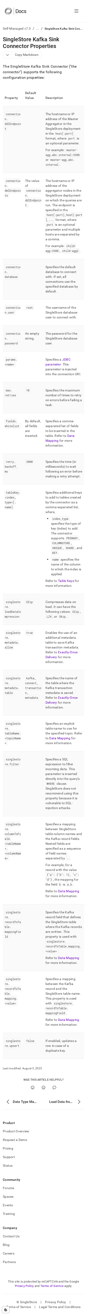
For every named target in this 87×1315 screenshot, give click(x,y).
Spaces (8, 1196)
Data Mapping (59, 738)
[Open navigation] (76, 11)
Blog (6, 1245)
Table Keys (66, 581)
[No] (43, 1087)
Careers (8, 1253)
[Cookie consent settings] (6, 1309)
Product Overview (16, 1131)
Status (8, 1165)
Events (8, 1205)
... (37, 28)
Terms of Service (52, 1286)
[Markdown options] (7, 55)
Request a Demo (15, 1140)
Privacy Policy (24, 1286)
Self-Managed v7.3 (17, 28)
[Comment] (54, 1087)
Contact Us (11, 1236)
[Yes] (32, 1087)
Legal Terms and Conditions (60, 1307)
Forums (8, 1188)
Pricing (8, 1148)
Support (9, 1157)
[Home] (15, 11)
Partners (9, 1262)
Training (9, 1214)
